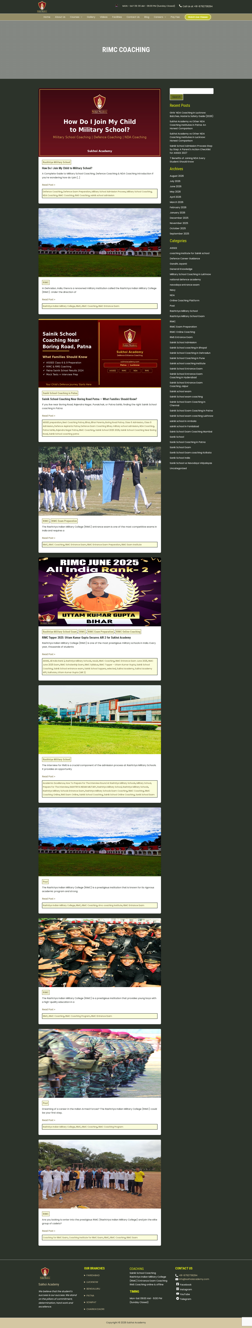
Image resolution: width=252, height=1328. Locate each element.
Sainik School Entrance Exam (186, 368)
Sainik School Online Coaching (119, 794)
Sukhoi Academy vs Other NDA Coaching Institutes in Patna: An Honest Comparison (188, 125)
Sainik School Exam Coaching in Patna (191, 410)
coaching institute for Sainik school (189, 253)
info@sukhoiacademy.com (193, 1279)
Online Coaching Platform (184, 300)
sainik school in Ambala (183, 421)
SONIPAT (91, 1302)
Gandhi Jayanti (178, 263)
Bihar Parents (97, 422)
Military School (143, 783)
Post (45, 881)
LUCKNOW (92, 1282)
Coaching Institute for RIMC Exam (86, 1237)
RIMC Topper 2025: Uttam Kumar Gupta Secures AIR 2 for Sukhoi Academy (86, 637)
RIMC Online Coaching (128, 631)
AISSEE (46, 660)
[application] (80, 17)
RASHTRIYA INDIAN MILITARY (83, 786)
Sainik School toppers (95, 668)
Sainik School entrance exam (68, 668)
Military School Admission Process (109, 191)
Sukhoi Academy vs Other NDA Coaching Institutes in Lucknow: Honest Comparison (187, 137)
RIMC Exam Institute (131, 544)
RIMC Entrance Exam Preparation (103, 544)
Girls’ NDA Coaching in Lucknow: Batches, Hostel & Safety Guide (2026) (191, 114)
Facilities (117, 17)
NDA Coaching (50, 195)
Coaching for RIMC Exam (55, 1237)
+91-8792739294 (187, 1275)
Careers (158, 17)
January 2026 (177, 212)
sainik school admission (102, 195)
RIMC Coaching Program (77, 1016)
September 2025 (179, 233)
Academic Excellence (54, 783)
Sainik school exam (180, 391)
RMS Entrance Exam (181, 337)
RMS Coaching (82, 195)
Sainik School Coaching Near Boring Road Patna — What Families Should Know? (89, 399)
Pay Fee (175, 17)
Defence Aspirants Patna (67, 426)
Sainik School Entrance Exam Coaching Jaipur (186, 384)
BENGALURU (93, 1288)
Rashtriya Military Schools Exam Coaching (106, 790)
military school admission (126, 426)
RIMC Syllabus (91, 664)
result (95, 660)
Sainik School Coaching (91, 794)
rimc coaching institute (110, 905)
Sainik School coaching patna (64, 433)
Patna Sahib (49, 430)
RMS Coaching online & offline (146, 1284)
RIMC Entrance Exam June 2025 (131, 660)
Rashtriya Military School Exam (60, 631)
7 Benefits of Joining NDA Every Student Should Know (187, 159)
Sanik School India (180, 457)
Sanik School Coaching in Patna (60, 393)
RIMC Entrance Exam (108, 306)
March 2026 (176, 202)
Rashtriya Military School (56, 162)
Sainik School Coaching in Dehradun (190, 352)
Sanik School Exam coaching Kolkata (190, 452)
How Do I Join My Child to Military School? (67, 168)
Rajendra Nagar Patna (67, 430)
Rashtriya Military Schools (78, 660)
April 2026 (175, 197)
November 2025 (179, 223)
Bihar (87, 422)
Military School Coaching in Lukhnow (190, 274)
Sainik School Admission (183, 342)
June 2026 (175, 186)
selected (111, 668)
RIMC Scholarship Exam (72, 664)
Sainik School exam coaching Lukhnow (191, 415)
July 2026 (175, 181)
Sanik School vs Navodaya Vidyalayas (191, 463)
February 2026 (178, 207)
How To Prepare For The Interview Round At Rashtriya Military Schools (100, 783)
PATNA (90, 1295)
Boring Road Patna (114, 422)
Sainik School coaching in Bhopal (188, 347)
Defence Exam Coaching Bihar (96, 426)
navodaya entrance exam (185, 284)
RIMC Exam (132, 1237)
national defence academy (185, 279)
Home (46, 17)
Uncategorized (178, 468)
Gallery (91, 17)
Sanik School (177, 436)
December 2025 (179, 218)
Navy (172, 290)
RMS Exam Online (69, 794)
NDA (172, 295)
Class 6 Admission (134, 422)
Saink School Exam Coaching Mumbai (191, 431)
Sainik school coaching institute (187, 363)
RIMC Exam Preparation (64, 520)
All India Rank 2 (57, 660)
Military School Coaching (139, 191)
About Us (60, 17)
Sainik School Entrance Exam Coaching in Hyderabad (186, 375)
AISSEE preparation (52, 422)
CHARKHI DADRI (95, 1309)
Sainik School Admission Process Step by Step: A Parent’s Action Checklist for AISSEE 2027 (191, 149)
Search (176, 97)
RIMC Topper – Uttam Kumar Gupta (117, 664)
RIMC (46, 282)
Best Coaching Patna (73, 422)
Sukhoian (52, 672)
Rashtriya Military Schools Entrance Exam (63, 790)
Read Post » (48, 184)
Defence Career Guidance (185, 258)
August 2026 (177, 176)
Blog (146, 17)
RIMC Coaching (66, 195)
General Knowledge (181, 269)
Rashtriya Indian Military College (59, 306)
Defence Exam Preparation (77, 191)
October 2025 (178, 228)
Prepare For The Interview (56, 786)
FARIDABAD (93, 1275)
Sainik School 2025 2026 (108, 430)
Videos (103, 17)
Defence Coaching (52, 191)
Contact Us (133, 17)
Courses (74, 17)
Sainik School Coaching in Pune (187, 358)
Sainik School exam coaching (186, 396)
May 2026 (175, 191)
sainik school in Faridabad (184, 426)
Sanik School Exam (145, 794)
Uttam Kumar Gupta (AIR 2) (72, 672)
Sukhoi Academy (125, 668)
